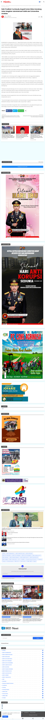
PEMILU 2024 (17, 561)
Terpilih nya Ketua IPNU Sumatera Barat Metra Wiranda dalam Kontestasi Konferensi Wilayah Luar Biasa (22, 529)
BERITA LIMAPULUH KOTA (37, 555)
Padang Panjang (10, 561)
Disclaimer (26, 712)
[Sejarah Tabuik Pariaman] (4, 534)
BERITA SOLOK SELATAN (34, 557)
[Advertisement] (23, 151)
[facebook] (2, 704)
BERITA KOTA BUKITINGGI (6, 555)
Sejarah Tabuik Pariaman (12, 532)
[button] (44, 2)
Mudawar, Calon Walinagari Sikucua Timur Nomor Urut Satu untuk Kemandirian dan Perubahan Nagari (22, 136)
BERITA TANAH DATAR (13, 559)
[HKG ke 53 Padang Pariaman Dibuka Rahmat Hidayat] (4, 544)
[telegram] (2, 708)
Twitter (15, 110)
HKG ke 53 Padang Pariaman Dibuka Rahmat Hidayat (18, 542)
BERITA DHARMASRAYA (10, 553)
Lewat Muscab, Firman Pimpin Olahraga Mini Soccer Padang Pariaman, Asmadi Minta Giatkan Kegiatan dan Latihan (36, 136)
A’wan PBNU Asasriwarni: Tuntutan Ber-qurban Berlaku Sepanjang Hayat (12, 601)
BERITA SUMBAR (5, 559)
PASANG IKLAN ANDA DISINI (35, 408)
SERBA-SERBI (29, 561)
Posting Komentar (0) (22, 166)
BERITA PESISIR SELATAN (24, 557)
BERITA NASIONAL (5, 557)
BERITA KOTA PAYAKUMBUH (26, 555)
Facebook (10, 110)
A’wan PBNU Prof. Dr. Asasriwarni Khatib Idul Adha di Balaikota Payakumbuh (32, 601)
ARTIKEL (3, 553)
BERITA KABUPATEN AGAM (20, 553)
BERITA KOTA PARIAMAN (16, 555)
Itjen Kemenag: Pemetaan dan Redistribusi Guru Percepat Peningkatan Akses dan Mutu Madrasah (25, 538)
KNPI (19, 559)
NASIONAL (23, 559)
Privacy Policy (33, 712)
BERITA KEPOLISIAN (29, 553)
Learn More (9, 714)
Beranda (3, 5)
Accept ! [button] (5, 716)
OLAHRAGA (40, 559)
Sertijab (34, 561)
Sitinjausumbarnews (33, 715)
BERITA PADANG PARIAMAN (14, 557)
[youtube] (2, 706)
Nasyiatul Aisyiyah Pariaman (31, 559)
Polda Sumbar (23, 561)
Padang (3, 561)
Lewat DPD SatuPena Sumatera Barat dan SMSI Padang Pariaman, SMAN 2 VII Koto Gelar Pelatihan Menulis (8, 136)
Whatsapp (21, 110)
